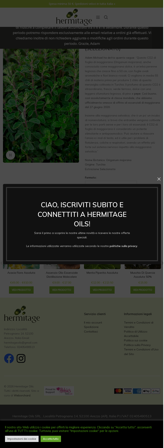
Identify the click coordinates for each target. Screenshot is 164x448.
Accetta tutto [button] (51, 438)
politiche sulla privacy (123, 246)
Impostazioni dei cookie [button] (21, 438)
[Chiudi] (159, 179)
